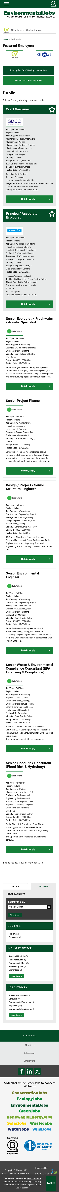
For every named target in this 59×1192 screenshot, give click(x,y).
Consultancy (15, 999)
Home (5, 39)
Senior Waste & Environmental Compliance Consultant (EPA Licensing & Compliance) (29, 668)
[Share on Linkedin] (29, 1071)
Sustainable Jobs (17, 960)
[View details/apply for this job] (14, 122)
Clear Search (15, 915)
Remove (49, 907)
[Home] (29, 14)
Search (15, 886)
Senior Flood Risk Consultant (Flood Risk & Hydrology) (28, 765)
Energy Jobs (15, 970)
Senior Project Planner (23, 401)
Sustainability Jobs (18, 956)
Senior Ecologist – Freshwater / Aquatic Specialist (29, 320)
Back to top (31, 1036)
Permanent (15, 937)
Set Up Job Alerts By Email (28, 80)
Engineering (15, 1006)
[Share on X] (37, 1071)
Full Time (14, 934)
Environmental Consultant (21, 1002)
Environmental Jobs (19, 963)
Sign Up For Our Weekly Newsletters (28, 70)
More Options (16, 976)
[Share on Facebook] (21, 1071)
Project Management (19, 996)
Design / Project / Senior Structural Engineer (25, 487)
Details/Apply (28, 199)
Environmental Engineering (22, 1009)
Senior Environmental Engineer (22, 575)
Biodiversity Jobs (17, 967)
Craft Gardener (17, 109)
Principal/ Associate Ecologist (21, 215)
